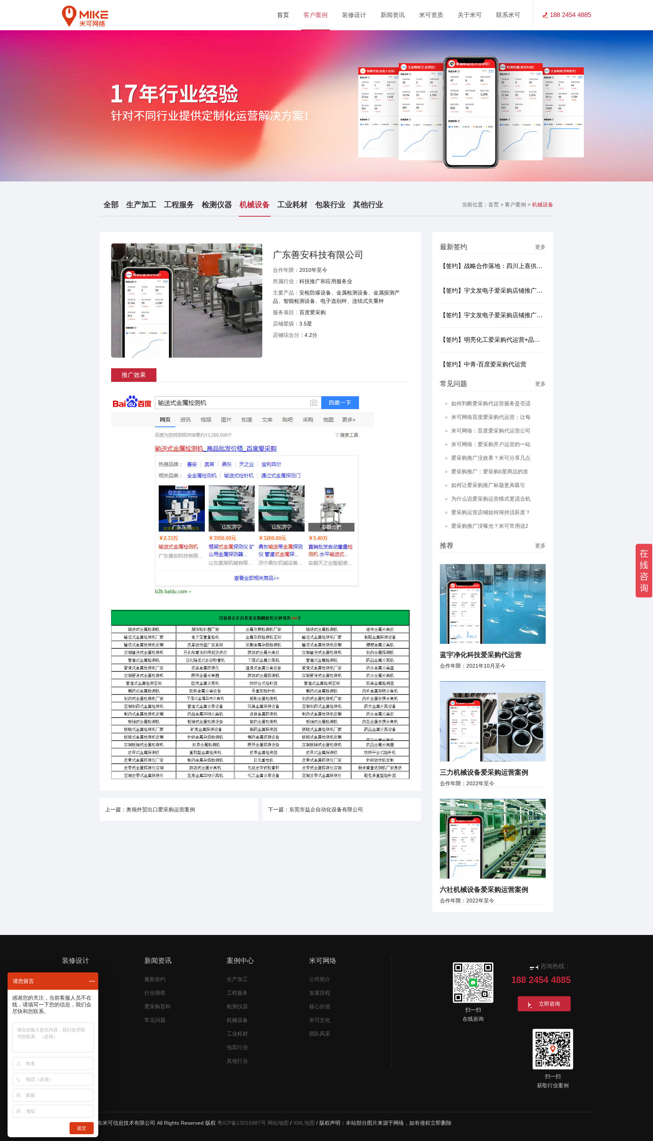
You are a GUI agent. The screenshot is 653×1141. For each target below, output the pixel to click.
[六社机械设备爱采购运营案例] (493, 838)
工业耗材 (292, 204)
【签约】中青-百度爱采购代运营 (483, 364)
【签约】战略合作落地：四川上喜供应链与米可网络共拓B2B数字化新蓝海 (493, 266)
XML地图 (304, 1123)
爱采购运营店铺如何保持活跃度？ (491, 512)
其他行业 (368, 204)
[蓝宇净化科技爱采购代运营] (493, 603)
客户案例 (515, 205)
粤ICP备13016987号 (241, 1123)
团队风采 (319, 1034)
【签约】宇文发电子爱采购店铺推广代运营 (493, 290)
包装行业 (330, 204)
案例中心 (240, 960)
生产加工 (141, 204)
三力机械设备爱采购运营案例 (484, 772)
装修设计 (75, 960)
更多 (540, 247)
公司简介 (319, 979)
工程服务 (179, 204)
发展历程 (319, 993)
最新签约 (155, 979)
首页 (283, 15)
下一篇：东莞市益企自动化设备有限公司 (315, 809)
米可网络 (322, 960)
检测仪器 (217, 204)
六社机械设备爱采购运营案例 (484, 889)
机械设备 (255, 204)
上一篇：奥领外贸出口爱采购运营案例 (150, 809)
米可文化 (319, 1020)
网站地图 (278, 1123)
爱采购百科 (157, 1006)
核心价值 (319, 1006)
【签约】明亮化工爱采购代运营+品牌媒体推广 (493, 339)
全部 (111, 204)
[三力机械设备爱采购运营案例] (493, 721)
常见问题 (155, 1020)
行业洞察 (155, 993)
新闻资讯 (158, 960)
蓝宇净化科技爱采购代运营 (480, 655)
